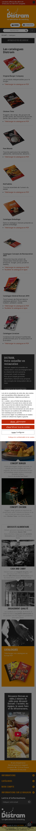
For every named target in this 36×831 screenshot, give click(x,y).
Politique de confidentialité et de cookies (21, 437)
